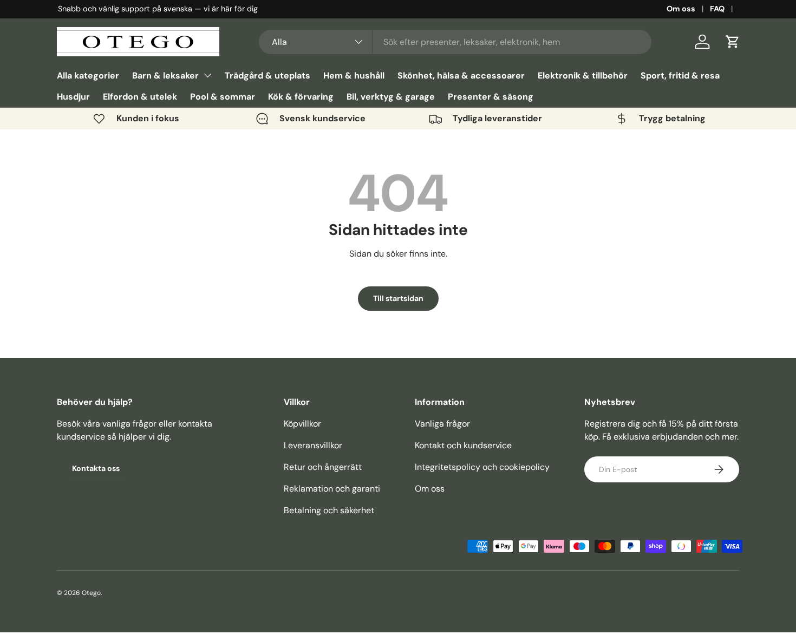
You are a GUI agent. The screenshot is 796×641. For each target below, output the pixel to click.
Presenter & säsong (490, 96)
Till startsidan (398, 298)
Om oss (681, 9)
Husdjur (73, 96)
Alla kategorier (88, 75)
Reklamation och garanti (332, 488)
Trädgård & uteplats (267, 75)
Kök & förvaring (301, 96)
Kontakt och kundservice (463, 445)
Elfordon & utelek (140, 96)
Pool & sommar (222, 96)
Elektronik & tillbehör (583, 75)
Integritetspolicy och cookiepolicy (482, 467)
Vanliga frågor (442, 423)
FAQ (717, 9)
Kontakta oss (96, 468)
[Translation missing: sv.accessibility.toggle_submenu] (207, 75)
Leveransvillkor (313, 445)
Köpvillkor (302, 423)
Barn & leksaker (165, 75)
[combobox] (455, 42)
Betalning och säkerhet (329, 510)
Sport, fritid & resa (680, 75)
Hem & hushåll (353, 75)
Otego (91, 592)
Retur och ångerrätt (323, 467)
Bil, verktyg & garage (391, 96)
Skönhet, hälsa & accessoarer (461, 75)
